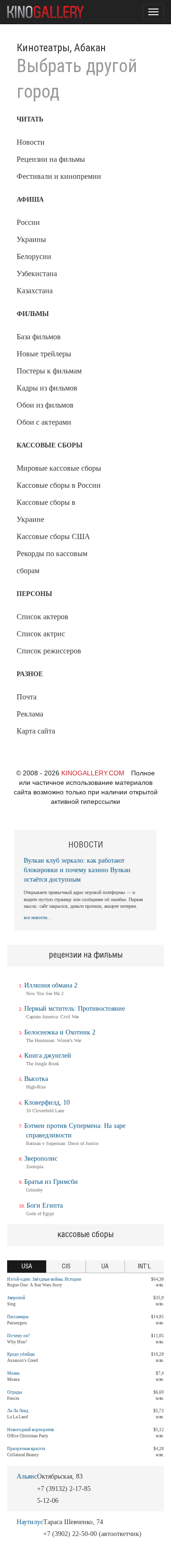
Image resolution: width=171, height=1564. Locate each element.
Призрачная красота (26, 1448)
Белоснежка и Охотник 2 (59, 1032)
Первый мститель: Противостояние (74, 1008)
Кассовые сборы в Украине (46, 510)
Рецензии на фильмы (51, 159)
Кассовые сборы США (53, 536)
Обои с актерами (44, 422)
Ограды (14, 1392)
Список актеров (42, 617)
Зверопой (16, 1297)
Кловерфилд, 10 (47, 1102)
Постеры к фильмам (49, 371)
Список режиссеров (49, 651)
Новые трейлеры (44, 354)
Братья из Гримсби (51, 1181)
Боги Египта (45, 1205)
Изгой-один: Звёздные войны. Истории (44, 1279)
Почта (27, 697)
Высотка (36, 1078)
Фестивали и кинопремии (59, 176)
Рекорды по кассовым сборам (52, 562)
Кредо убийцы (21, 1354)
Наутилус (30, 1522)
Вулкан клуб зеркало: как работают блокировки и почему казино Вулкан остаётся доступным (77, 870)
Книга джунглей (47, 1055)
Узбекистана (37, 274)
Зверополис (40, 1158)
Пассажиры (17, 1316)
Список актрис (41, 634)
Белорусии (34, 256)
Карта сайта (36, 731)
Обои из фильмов (45, 405)
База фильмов (39, 337)
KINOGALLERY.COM (92, 773)
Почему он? (18, 1335)
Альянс (27, 1476)
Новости (31, 142)
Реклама (30, 714)
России (28, 222)
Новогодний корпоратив (30, 1429)
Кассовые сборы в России (59, 485)
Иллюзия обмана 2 (50, 985)
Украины (31, 239)
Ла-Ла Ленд (17, 1410)
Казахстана (35, 291)
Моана (13, 1373)
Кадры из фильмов (47, 388)
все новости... (37, 917)
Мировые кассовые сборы (59, 468)
